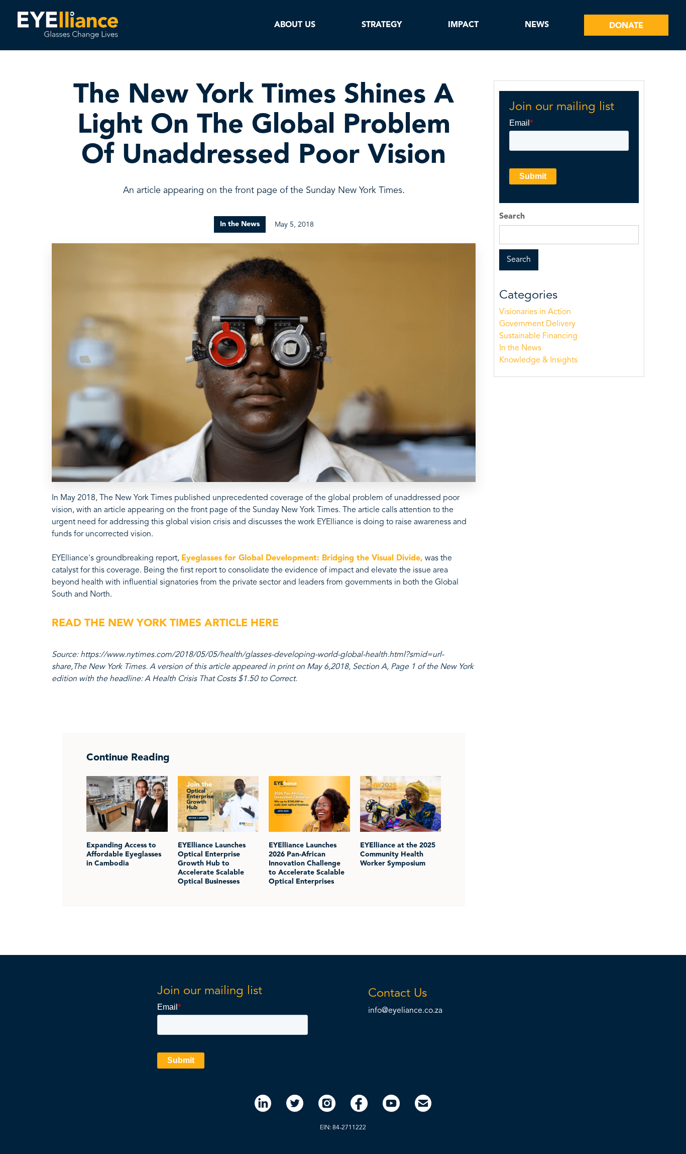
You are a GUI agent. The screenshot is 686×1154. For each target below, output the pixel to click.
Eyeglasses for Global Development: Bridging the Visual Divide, (302, 558)
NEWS (537, 25)
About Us (294, 25)
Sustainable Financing (538, 336)
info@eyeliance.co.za (405, 1011)
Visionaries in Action (535, 312)
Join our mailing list (561, 107)
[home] (68, 25)
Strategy (382, 25)
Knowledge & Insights (538, 360)
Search (512, 217)
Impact (463, 25)
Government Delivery (537, 324)
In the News (520, 348)
